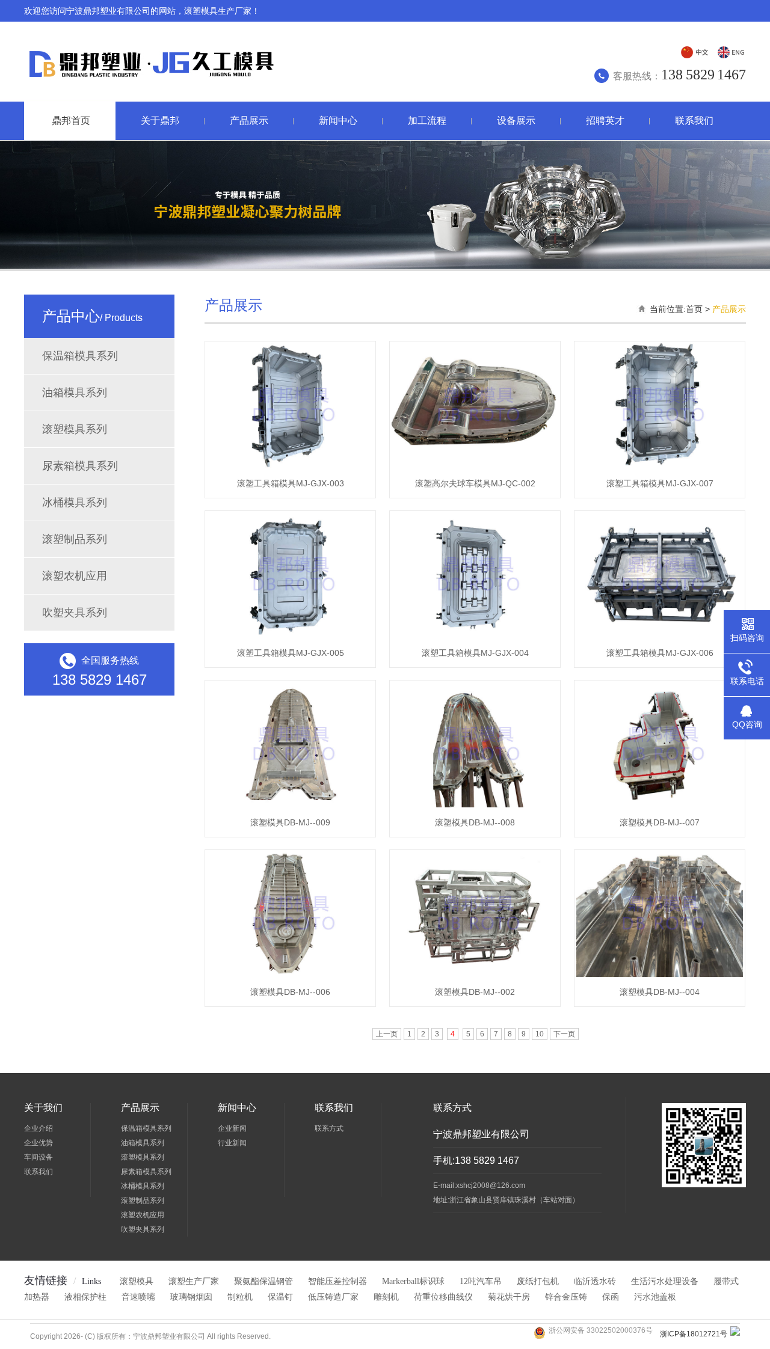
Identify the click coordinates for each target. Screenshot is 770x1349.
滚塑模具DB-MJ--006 (290, 992)
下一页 (564, 1034)
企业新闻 (232, 1128)
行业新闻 (232, 1143)
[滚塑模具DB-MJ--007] (659, 807)
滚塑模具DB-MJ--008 (475, 822)
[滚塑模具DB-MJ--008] (475, 807)
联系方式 (329, 1128)
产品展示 (729, 309)
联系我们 (38, 1171)
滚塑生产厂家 (193, 1281)
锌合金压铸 (566, 1297)
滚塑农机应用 (74, 576)
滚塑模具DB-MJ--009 (290, 822)
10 (539, 1034)
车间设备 (38, 1157)
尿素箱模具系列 (80, 466)
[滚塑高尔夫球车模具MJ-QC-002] (475, 467)
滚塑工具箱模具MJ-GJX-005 (290, 653)
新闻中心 (237, 1108)
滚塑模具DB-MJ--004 (660, 992)
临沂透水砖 (595, 1281)
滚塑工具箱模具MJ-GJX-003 (290, 483)
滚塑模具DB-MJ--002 (475, 992)
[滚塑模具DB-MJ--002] (475, 976)
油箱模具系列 (74, 393)
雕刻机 (386, 1297)
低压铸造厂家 (333, 1297)
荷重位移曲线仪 (443, 1297)
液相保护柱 (85, 1297)
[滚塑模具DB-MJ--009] (290, 807)
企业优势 (38, 1143)
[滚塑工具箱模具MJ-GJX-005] (290, 637)
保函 (610, 1297)
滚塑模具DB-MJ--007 (660, 822)
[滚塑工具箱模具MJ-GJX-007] (659, 467)
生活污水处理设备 (664, 1281)
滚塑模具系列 (74, 429)
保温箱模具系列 (80, 356)
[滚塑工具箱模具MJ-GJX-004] (475, 637)
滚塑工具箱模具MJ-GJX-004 (475, 653)
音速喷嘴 (138, 1297)
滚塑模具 (136, 1281)
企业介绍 (38, 1128)
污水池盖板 (655, 1297)
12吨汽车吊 (481, 1281)
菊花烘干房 (509, 1297)
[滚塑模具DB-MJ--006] (290, 976)
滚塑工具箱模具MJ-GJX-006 (659, 653)
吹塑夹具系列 (74, 613)
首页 (694, 309)
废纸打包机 (538, 1281)
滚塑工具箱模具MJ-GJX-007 (659, 483)
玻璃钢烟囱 (191, 1297)
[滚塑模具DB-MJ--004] (659, 976)
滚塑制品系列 (74, 539)
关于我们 (43, 1108)
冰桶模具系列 (74, 503)
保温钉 (280, 1297)
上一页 (387, 1034)
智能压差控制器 (337, 1281)
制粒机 (240, 1297)
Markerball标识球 (413, 1281)
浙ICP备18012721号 (693, 1334)
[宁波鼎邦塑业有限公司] (149, 84)
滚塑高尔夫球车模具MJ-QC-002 (475, 483)
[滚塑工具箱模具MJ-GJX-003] (290, 467)
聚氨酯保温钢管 (263, 1281)
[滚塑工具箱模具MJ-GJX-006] (659, 637)
